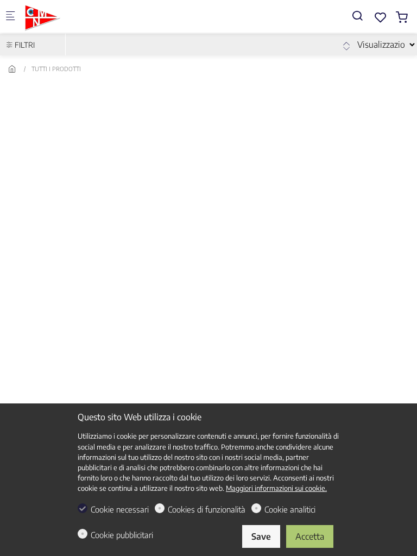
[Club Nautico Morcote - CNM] (68, 16)
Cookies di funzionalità (206, 509)
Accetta (309, 536)
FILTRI (24, 44)
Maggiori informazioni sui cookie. (276, 488)
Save (261, 536)
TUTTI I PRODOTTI (56, 68)
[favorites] (381, 17)
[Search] (357, 15)
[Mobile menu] (10, 17)
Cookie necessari (120, 509)
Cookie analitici (289, 509)
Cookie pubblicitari (122, 535)
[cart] (402, 17)
